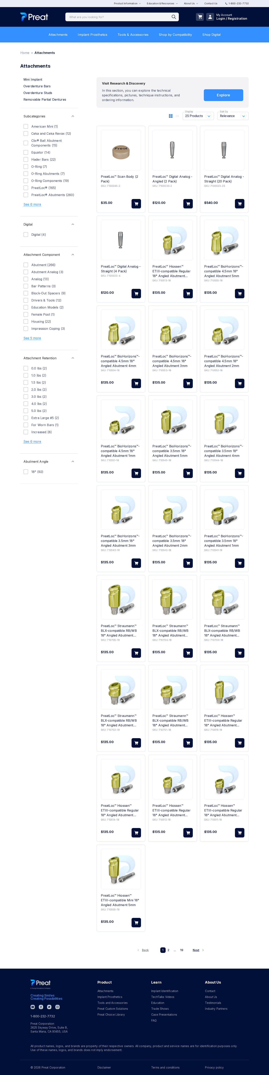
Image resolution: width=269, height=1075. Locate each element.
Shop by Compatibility (175, 35)
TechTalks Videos (162, 997)
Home (25, 53)
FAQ (154, 1020)
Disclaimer (104, 1067)
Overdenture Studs (37, 93)
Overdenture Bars (37, 86)
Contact (210, 991)
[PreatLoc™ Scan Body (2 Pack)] (121, 150)
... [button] (175, 950)
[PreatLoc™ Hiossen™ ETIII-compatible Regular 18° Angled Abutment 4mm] (121, 779)
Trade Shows (160, 1008)
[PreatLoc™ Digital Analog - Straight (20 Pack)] (224, 150)
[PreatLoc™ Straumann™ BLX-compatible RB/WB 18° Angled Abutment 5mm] (121, 599)
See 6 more (32, 204)
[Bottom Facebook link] (41, 1007)
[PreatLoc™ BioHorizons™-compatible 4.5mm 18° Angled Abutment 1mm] (121, 420)
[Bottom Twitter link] (49, 1007)
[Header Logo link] (34, 17)
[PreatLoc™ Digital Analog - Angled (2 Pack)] (172, 150)
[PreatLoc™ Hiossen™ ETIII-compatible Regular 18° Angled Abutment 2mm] (172, 779)
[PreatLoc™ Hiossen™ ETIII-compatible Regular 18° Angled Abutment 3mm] (172, 240)
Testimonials (213, 1002)
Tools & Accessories (133, 35)
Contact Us (211, 3)
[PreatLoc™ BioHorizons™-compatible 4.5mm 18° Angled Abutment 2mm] (224, 330)
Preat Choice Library (111, 1014)
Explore (223, 95)
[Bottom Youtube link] (33, 1007)
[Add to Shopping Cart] (136, 203)
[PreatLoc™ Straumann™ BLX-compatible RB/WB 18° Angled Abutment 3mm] (224, 599)
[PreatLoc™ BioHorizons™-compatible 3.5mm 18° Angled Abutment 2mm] (172, 509)
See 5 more (32, 338)
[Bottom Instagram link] (57, 1007)
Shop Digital (211, 35)
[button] (49, 116)
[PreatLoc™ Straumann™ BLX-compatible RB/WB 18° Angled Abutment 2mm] (121, 689)
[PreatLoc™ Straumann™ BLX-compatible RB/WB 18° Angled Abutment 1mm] (172, 689)
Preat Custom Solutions (112, 1008)
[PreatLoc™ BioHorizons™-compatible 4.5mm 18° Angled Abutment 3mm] (172, 330)
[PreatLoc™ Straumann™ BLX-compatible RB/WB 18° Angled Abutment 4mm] (172, 599)
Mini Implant (32, 79)
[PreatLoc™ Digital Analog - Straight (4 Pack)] (121, 240)
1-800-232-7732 (239, 3)
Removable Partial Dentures (44, 99)
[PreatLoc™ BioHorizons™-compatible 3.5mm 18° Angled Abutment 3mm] (121, 509)
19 (181, 950)
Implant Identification (164, 991)
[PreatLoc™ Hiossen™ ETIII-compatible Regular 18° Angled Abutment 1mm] (224, 779)
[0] (200, 17)
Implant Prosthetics (92, 35)
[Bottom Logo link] (41, 984)
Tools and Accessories (112, 1002)
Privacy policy (214, 1067)
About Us (211, 997)
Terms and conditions (165, 1067)
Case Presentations (164, 1014)
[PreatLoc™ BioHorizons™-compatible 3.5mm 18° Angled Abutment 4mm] (224, 420)
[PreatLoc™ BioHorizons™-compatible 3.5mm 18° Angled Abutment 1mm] (224, 509)
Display (189, 111)
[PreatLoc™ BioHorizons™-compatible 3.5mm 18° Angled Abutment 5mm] (172, 420)
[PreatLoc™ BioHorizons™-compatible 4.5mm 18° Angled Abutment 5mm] (224, 240)
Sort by (224, 111)
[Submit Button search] (175, 17)
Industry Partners (216, 1008)
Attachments (58, 35)
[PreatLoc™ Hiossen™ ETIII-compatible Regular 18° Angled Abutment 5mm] (224, 689)
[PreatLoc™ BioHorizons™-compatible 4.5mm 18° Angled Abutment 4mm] (121, 330)
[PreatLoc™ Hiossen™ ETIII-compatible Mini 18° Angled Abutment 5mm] (121, 869)
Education (157, 1002)
